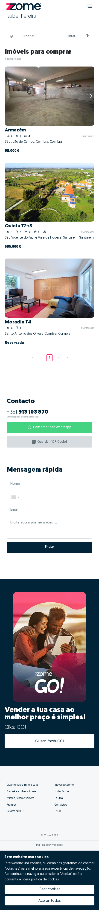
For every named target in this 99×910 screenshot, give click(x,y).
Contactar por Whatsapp (52, 427)
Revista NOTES (15, 811)
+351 (27, 412)
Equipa (59, 798)
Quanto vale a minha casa (22, 785)
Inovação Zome (64, 785)
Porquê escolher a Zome (21, 791)
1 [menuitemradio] (49, 357)
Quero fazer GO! (49, 741)
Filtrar (71, 36)
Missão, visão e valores (20, 798)
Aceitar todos (49, 901)
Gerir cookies (49, 889)
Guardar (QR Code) (52, 442)
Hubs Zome (62, 791)
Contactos (61, 805)
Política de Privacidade (49, 845)
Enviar (49, 547)
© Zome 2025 (49, 835)
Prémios (11, 805)
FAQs (58, 811)
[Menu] (89, 6)
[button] (15, 497)
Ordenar (28, 36)
